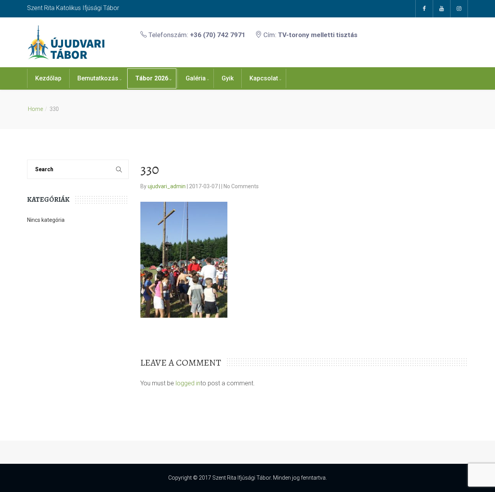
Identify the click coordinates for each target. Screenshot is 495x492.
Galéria (196, 78)
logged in (188, 383)
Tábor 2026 (151, 78)
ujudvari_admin (167, 186)
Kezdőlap (48, 78)
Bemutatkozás (97, 78)
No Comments (241, 186)
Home (35, 109)
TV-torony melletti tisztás (317, 35)
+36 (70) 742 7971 (218, 35)
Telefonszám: (196, 35)
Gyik (228, 78)
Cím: (309, 35)
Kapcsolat (263, 78)
